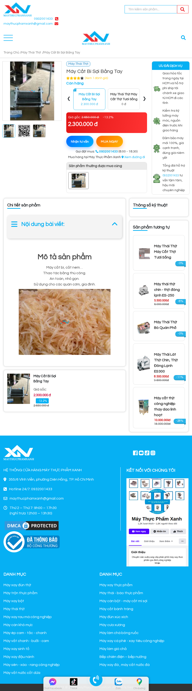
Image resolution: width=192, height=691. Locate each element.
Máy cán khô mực (18, 625)
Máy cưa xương (112, 625)
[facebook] (157, 521)
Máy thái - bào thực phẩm (121, 593)
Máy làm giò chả (113, 649)
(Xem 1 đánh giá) (96, 78)
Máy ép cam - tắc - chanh (25, 633)
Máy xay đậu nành (19, 657)
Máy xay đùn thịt (17, 585)
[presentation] (68, 99)
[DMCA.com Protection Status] (32, 525)
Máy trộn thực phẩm (20, 593)
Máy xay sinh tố (16, 649)
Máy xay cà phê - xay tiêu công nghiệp (132, 641)
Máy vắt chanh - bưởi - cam (26, 641)
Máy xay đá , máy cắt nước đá (125, 665)
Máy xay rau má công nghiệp (28, 617)
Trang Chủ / (12, 52)
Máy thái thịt (14, 609)
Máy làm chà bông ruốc (119, 633)
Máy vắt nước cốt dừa (22, 673)
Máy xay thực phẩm (116, 585)
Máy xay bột (14, 601)
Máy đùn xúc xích (114, 617)
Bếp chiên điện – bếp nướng (123, 657)
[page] (135, 453)
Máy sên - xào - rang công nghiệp (32, 665)
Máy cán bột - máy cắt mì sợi (123, 601)
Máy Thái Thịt (31, 52)
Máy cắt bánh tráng (116, 609)
